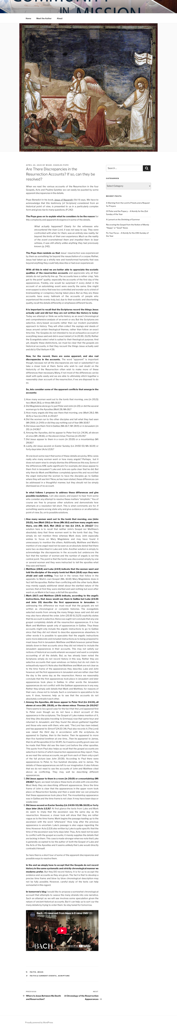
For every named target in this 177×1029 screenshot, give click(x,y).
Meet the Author (44, 18)
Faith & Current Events (43, 976)
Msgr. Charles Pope (57, 165)
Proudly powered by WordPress (39, 1022)
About (60, 18)
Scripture (64, 976)
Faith (33, 972)
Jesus (40, 972)
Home (28, 18)
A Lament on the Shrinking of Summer (123, 219)
